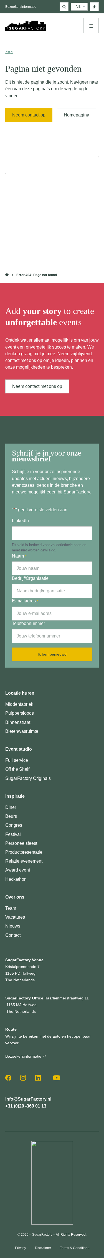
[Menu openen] (91, 25)
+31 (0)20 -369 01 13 (25, 1106)
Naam (19, 556)
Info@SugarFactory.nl (28, 1099)
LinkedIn (20, 520)
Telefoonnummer (28, 623)
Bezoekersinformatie (20, 7)
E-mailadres (25, 600)
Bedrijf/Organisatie (30, 578)
